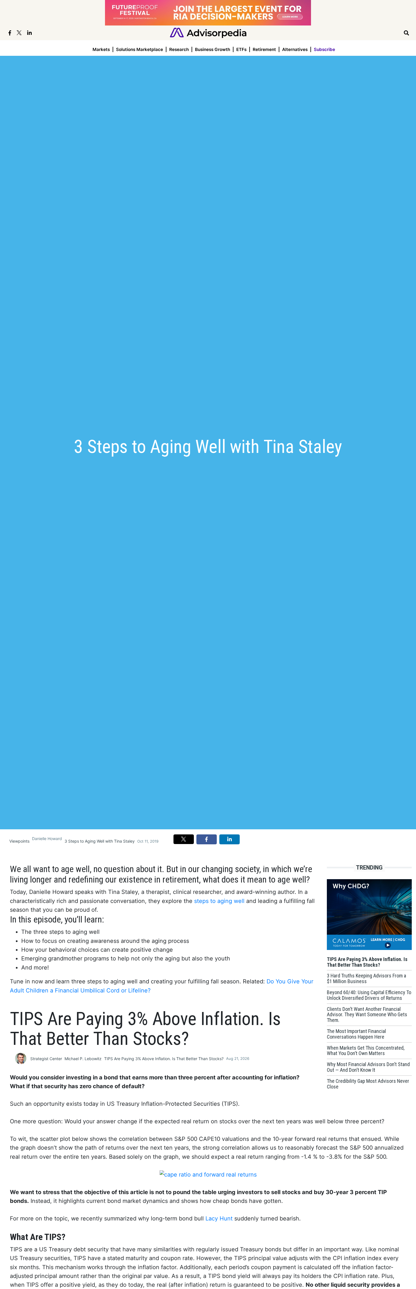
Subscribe (324, 49)
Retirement (264, 49)
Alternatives (295, 49)
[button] (183, 839)
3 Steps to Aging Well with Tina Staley (100, 841)
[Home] (208, 32)
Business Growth (212, 49)
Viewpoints (19, 841)
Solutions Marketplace (139, 49)
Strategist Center (46, 1058)
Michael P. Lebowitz (83, 1058)
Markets (101, 49)
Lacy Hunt (219, 1218)
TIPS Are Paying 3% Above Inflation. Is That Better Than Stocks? (164, 1058)
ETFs (241, 49)
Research (179, 49)
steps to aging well (219, 901)
